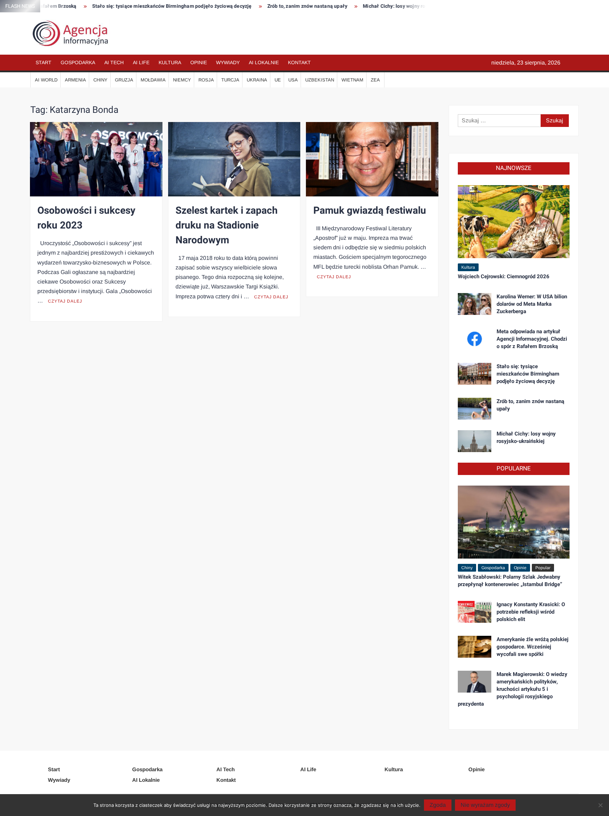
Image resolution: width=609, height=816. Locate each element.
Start (43, 62)
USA (293, 80)
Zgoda (438, 805)
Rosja (206, 80)
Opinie (198, 62)
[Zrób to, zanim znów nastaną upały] (474, 408)
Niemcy (182, 80)
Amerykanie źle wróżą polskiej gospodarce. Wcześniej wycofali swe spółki (532, 646)
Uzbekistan (319, 80)
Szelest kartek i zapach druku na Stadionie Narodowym (227, 225)
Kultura (170, 62)
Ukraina (257, 80)
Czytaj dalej (65, 301)
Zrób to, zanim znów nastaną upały (282, 6)
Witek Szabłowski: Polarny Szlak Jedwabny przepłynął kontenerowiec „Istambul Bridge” (510, 580)
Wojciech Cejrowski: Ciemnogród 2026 (503, 276)
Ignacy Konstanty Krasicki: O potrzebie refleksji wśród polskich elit (531, 612)
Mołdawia (153, 80)
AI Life (141, 62)
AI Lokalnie (264, 62)
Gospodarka (78, 62)
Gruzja (124, 80)
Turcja (230, 80)
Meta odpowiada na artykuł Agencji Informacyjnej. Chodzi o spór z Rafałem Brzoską (532, 339)
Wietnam (352, 80)
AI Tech (114, 62)
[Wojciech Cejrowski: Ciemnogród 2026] (514, 221)
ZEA (375, 80)
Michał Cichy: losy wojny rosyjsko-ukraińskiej (390, 6)
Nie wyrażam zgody (485, 805)
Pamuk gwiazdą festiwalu (369, 210)
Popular (542, 567)
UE (278, 80)
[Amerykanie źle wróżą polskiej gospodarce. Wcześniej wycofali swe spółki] (474, 646)
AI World (46, 80)
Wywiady (228, 62)
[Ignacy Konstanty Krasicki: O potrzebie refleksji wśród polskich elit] (474, 611)
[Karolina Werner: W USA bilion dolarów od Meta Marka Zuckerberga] (474, 303)
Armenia (75, 80)
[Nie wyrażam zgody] (600, 805)
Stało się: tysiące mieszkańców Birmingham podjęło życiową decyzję (147, 6)
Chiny (100, 80)
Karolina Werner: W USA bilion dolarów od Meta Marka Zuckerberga (532, 304)
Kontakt (299, 62)
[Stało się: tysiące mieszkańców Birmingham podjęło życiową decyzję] (474, 373)
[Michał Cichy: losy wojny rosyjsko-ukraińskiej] (474, 441)
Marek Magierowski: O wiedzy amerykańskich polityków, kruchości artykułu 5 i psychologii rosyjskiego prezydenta (512, 689)
